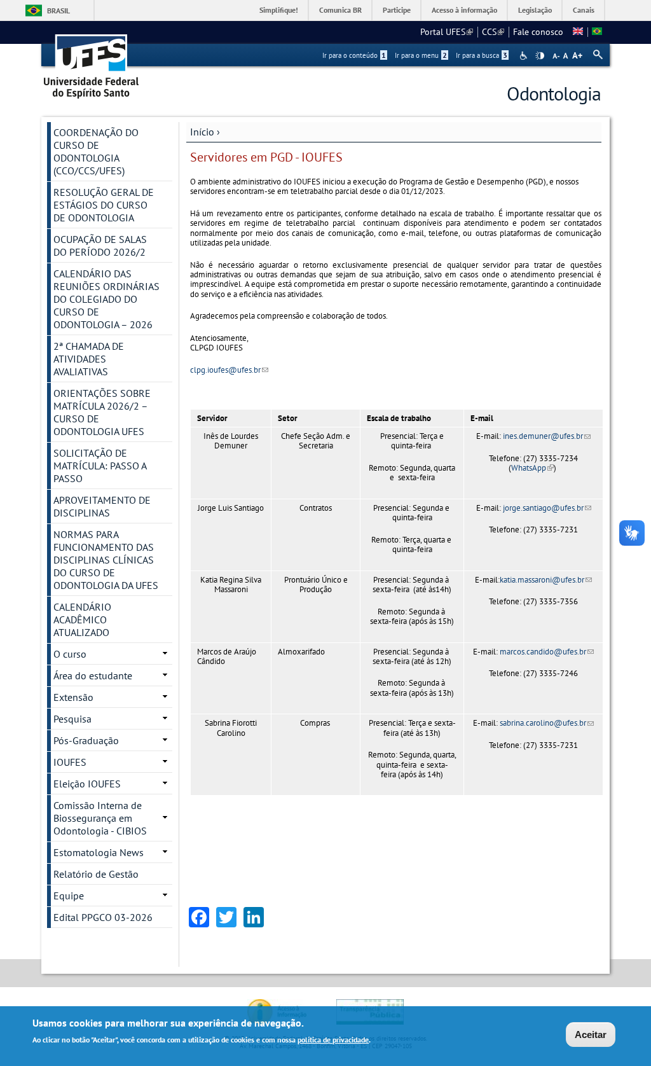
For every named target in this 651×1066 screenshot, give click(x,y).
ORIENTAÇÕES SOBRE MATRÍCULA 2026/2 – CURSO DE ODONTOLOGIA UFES (102, 412)
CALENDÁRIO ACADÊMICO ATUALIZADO (82, 619)
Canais (583, 10)
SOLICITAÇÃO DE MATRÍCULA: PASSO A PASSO (100, 465)
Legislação (535, 10)
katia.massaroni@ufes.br (546, 579)
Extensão (73, 697)
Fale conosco (538, 32)
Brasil (58, 10)
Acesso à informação (464, 10)
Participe (397, 10)
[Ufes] (91, 62)
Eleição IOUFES (87, 783)
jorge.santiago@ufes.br (547, 507)
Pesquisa (72, 718)
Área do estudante (92, 675)
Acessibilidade (525, 56)
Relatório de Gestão (96, 874)
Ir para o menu (421, 55)
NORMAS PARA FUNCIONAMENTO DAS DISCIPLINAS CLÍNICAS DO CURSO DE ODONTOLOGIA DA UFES (105, 560)
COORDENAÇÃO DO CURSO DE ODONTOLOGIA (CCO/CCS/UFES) (96, 151)
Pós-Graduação (86, 740)
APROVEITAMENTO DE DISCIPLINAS (102, 506)
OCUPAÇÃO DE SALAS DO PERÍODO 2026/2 (100, 245)
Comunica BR (340, 10)
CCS (493, 32)
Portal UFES (446, 32)
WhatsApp (532, 467)
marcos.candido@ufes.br (547, 651)
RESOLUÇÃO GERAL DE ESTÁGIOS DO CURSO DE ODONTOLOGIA (103, 205)
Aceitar (590, 1034)
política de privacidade (333, 1039)
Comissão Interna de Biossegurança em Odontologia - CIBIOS (100, 818)
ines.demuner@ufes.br (547, 436)
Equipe (68, 895)
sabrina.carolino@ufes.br (547, 722)
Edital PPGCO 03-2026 (103, 917)
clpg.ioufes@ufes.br (229, 369)
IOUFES (69, 762)
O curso (69, 653)
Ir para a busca (481, 55)
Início (202, 131)
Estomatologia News (98, 852)
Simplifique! (278, 10)
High (539, 56)
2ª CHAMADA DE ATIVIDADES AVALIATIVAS (88, 359)
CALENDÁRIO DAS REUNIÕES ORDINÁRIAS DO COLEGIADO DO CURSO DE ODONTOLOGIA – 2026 (106, 299)
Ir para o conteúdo (354, 55)
